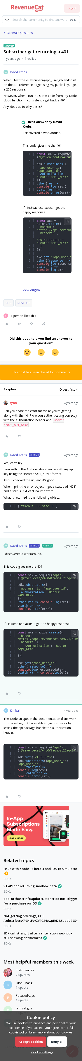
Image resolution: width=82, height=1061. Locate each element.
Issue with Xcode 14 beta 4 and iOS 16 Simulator (40, 869)
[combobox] (41, 19)
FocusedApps (25, 995)
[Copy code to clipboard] (67, 155)
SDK (8, 303)
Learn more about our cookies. (51, 1032)
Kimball (15, 710)
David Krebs (18, 72)
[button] (4, 9)
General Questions (20, 33)
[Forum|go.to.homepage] (27, 8)
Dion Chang (24, 983)
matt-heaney (25, 970)
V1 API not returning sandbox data (30, 886)
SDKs (7, 879)
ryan (13, 403)
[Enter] (7, 19)
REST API (23, 303)
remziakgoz (24, 1008)
